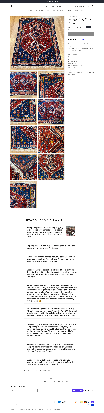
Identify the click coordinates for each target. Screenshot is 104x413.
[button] (11, 6)
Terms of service (49, 409)
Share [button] (70, 79)
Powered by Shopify (26, 409)
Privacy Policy (57, 382)
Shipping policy (57, 409)
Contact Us (36, 382)
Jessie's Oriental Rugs (17, 409)
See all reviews (80, 39)
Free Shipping (71, 29)
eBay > (48, 370)
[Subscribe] (35, 390)
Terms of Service (66, 382)
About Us (50, 382)
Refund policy (34, 409)
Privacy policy (41, 409)
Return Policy (43, 382)
